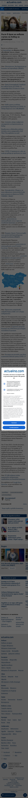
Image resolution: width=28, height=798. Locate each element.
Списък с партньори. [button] (8, 406)
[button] (14, 393)
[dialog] (14, 399)
